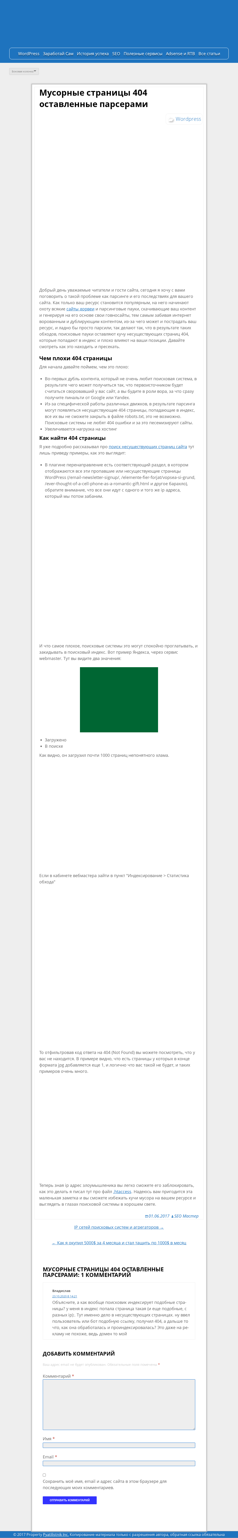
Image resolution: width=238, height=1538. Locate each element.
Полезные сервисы (143, 53)
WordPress (29, 53)
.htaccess (122, 1191)
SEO (116, 53)
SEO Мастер (186, 1216)
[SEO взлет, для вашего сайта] (39, 24)
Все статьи (209, 53)
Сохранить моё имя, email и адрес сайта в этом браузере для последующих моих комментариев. (105, 1484)
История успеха (93, 53)
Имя (49, 1438)
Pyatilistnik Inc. (56, 1534)
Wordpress (188, 118)
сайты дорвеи (80, 309)
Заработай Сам (58, 53)
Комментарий (58, 1376)
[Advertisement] (119, 699)
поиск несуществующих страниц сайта (148, 446)
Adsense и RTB (180, 53)
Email (50, 1457)
